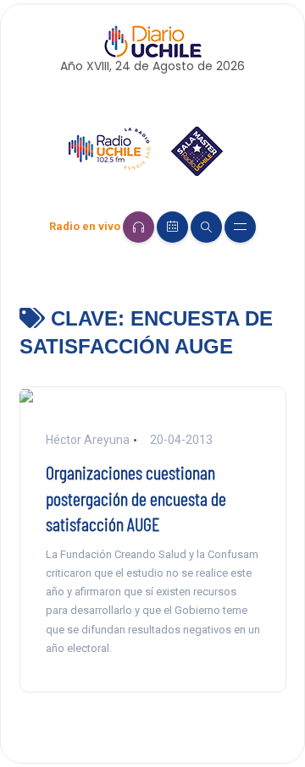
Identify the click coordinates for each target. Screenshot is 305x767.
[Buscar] (206, 227)
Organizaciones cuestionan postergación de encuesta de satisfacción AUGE (136, 498)
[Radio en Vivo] (138, 227)
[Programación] (172, 227)
